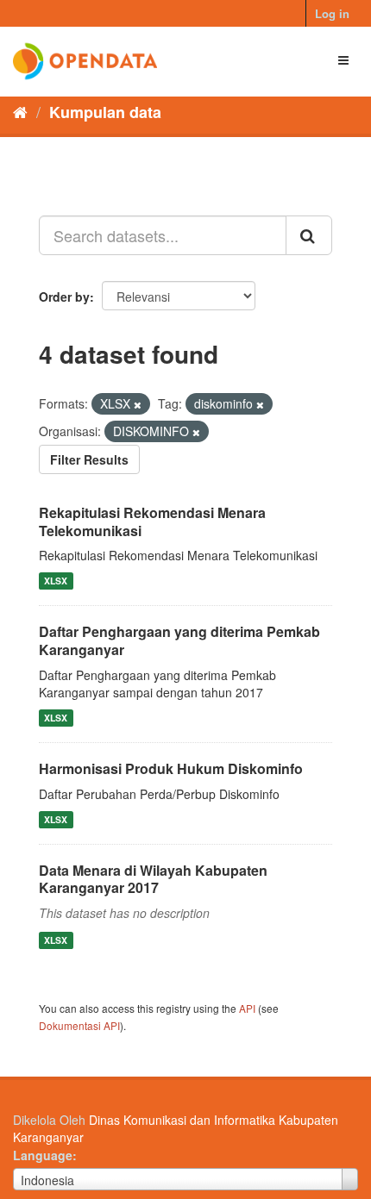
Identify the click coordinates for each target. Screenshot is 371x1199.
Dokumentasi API (79, 1025)
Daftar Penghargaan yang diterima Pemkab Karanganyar (179, 640)
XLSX (55, 580)
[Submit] (309, 235)
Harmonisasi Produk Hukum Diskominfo (171, 768)
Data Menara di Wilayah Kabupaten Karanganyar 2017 (153, 879)
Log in (332, 13)
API (247, 1008)
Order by (64, 296)
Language (42, 1155)
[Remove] (137, 404)
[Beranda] (20, 111)
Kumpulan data (105, 112)
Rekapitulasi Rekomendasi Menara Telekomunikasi (152, 521)
